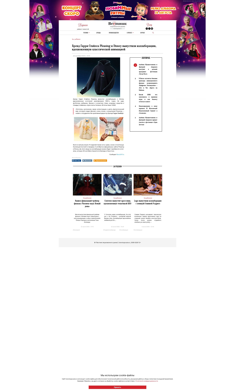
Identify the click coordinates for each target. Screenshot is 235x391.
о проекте (129, 33)
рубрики (85, 33)
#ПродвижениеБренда (109, 229)
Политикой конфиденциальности (147, 381)
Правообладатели (114, 33)
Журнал (142, 33)
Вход (149, 24)
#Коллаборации (76, 157)
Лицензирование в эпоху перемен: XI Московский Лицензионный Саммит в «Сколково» (148, 109)
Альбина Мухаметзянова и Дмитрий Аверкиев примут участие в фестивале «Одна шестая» (148, 121)
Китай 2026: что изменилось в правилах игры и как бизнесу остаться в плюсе (148, 98)
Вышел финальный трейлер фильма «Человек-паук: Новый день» (87, 204)
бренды (98, 33)
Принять (117, 387)
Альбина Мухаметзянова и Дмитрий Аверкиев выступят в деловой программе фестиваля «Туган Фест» (148, 69)
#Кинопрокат (76, 229)
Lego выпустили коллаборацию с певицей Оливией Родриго (148, 202)
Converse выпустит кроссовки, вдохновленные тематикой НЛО (117, 202)
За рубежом (76, 39)
